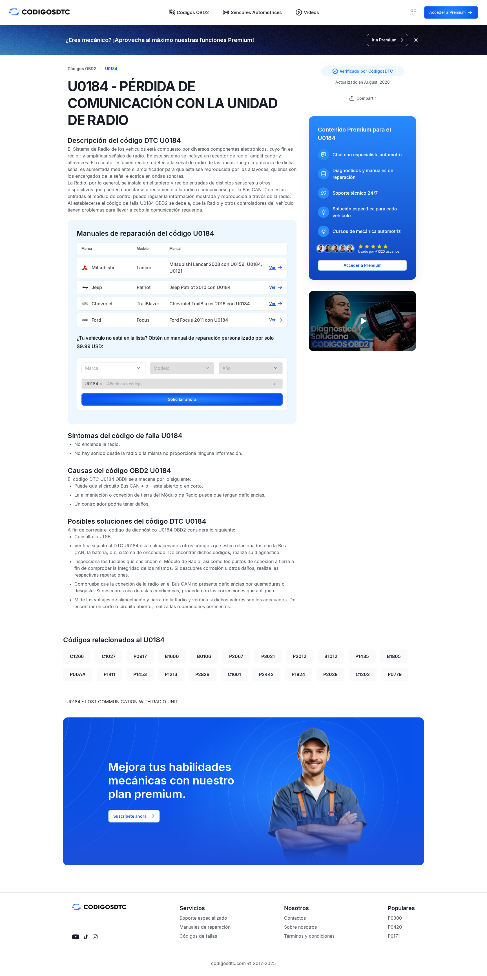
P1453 (140, 674)
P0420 (395, 927)
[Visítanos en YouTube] (75, 936)
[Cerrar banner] (416, 40)
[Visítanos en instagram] (95, 936)
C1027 (109, 656)
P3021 (268, 656)
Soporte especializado (203, 918)
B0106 (204, 656)
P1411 (109, 674)
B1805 (394, 656)
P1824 (298, 674)
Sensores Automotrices (256, 12)
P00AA (78, 674)
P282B (202, 674)
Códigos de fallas (198, 936)
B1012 (330, 656)
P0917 (140, 656)
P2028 (330, 674)
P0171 (394, 936)
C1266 (77, 656)
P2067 (236, 656)
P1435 (362, 656)
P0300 (395, 918)
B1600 (172, 656)
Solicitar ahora (182, 399)
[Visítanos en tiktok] (85, 936)
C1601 (234, 674)
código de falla (123, 203)
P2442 (266, 674)
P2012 (299, 656)
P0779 (395, 674)
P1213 (171, 674)
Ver (272, 267)
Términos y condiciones (309, 936)
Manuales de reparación (205, 927)
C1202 (363, 674)
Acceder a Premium (363, 265)
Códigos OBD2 (193, 12)
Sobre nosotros (300, 927)
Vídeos (311, 12)
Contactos (295, 918)
